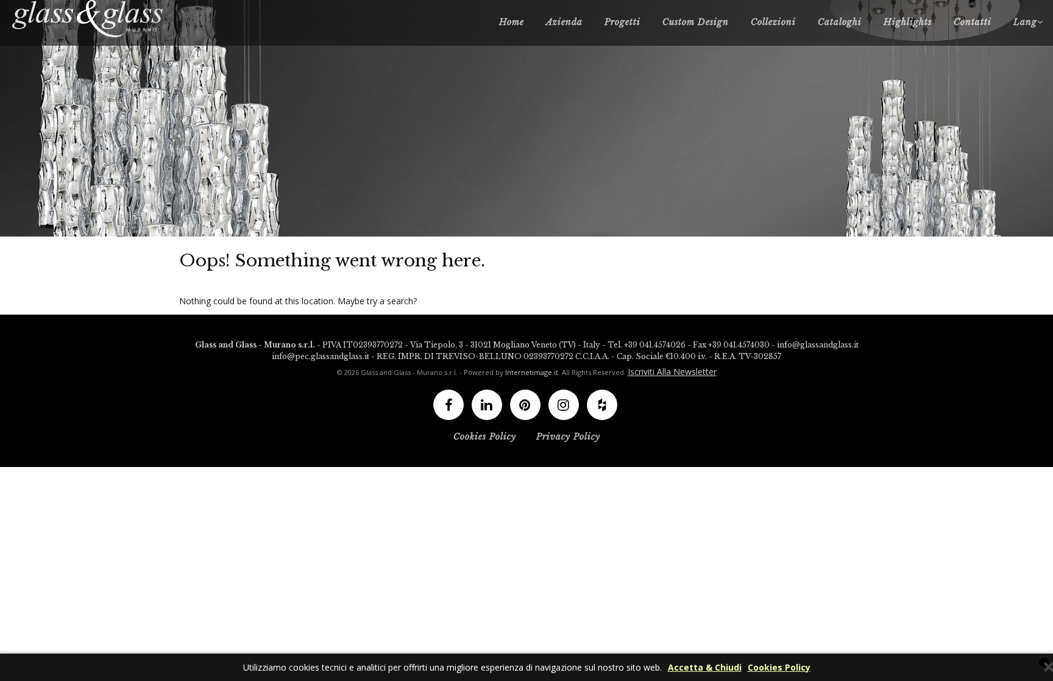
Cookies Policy (779, 667)
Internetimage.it (531, 372)
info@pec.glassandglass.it (320, 356)
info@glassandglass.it (818, 344)
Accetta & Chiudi (705, 667)
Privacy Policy (568, 436)
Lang (1025, 21)
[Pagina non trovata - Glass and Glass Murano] (88, 18)
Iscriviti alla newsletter (672, 371)
